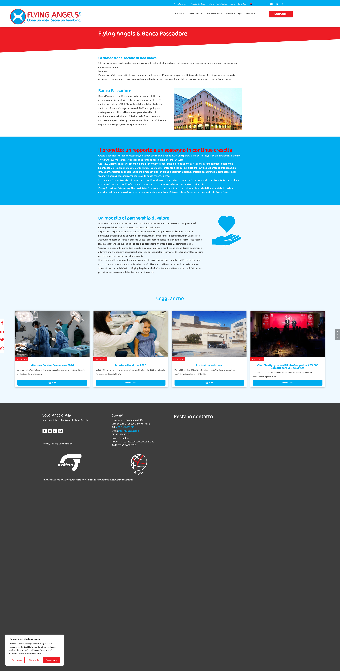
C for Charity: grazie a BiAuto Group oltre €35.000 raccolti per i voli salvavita (209, 366)
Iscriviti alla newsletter (225, 4)
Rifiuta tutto (34, 660)
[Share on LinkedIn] (2, 331)
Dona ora (280, 14)
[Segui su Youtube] (271, 4)
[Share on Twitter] (2, 340)
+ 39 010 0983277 (125, 427)
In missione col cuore (131, 365)
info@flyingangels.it (128, 430)
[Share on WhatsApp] (2, 348)
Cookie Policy (65, 443)
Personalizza (17, 660)
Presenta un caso (181, 4)
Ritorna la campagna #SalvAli (288, 365)
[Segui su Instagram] (282, 4)
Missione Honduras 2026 (52, 365)
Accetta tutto (51, 660)
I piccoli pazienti (245, 13)
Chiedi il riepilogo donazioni (202, 4)
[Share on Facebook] (2, 323)
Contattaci (242, 4)
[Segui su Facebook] (266, 4)
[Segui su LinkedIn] (277, 4)
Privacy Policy (49, 443)
